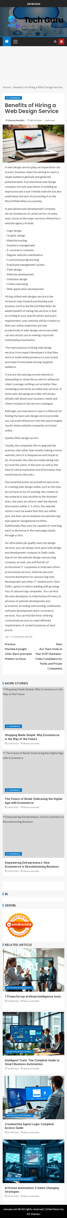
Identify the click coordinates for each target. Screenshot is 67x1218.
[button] (15, 41)
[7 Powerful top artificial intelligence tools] (33, 970)
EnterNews (53, 1209)
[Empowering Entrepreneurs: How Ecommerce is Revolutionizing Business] (33, 836)
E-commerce (13, 98)
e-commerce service (21, 636)
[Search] (55, 41)
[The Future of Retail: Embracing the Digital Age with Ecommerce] (33, 772)
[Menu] (15, 41)
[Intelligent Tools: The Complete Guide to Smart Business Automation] (33, 1033)
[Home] (7, 41)
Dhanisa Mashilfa (16, 120)
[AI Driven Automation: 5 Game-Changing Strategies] (33, 1161)
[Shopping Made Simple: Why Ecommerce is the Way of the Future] (33, 708)
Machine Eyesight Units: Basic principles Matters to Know (18, 651)
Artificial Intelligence (19, 988)
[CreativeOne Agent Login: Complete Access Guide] (33, 1097)
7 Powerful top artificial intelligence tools (33, 996)
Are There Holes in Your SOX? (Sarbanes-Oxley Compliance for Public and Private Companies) (48, 656)
